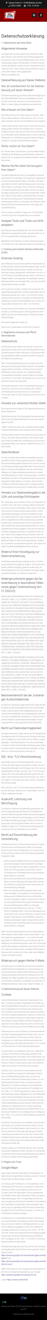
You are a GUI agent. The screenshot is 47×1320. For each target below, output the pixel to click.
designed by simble (30, 1306)
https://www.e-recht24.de (17, 1280)
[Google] (34, 15)
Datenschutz (29, 1314)
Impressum (18, 1314)
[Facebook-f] (41, 15)
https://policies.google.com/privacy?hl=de (18, 1275)
